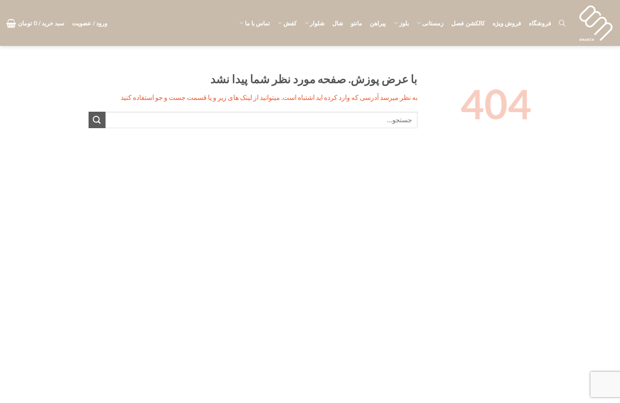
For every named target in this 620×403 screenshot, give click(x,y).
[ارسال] (97, 120)
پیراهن (378, 23)
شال (337, 23)
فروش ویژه (507, 23)
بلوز (404, 23)
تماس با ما (257, 23)
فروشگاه (540, 23)
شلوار (317, 23)
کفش (290, 23)
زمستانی (433, 23)
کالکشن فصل (468, 23)
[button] (90, 23)
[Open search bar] (562, 23)
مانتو (356, 23)
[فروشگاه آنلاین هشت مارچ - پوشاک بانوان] (596, 23)
